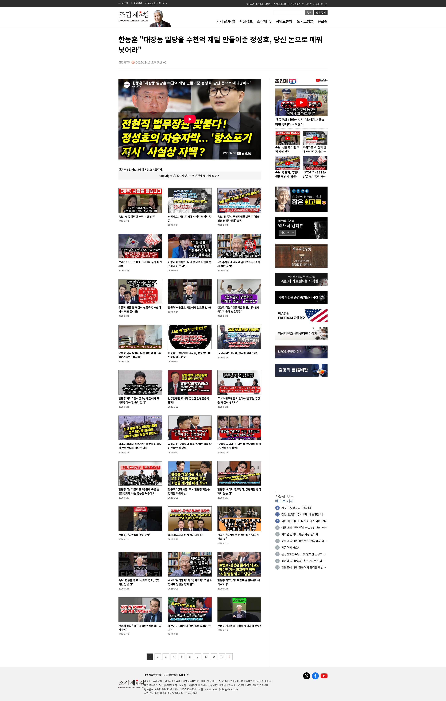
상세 (321, 12)
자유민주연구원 (297, 3)
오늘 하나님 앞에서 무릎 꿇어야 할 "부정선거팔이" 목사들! (139, 355)
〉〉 (229, 657)
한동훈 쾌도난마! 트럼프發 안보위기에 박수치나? (238, 582)
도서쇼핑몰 (305, 21)
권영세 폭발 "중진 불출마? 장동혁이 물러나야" (140, 628)
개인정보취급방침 (153, 674)
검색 (309, 12)
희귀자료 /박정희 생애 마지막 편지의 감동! (190, 218)
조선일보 (259, 3)
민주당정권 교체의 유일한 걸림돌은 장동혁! (189, 400)
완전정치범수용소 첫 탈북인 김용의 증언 (303, 554)
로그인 (125, 3)
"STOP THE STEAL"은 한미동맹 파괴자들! (140, 264)
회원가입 (138, 3)
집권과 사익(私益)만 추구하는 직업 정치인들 (303, 561)
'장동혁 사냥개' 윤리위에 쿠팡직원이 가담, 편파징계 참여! (239, 446)
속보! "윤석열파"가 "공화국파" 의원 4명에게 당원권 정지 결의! (189, 582)
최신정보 (246, 21)
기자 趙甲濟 (225, 21)
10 (222, 656)
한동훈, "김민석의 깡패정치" (134, 535)
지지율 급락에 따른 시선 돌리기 (299, 534)
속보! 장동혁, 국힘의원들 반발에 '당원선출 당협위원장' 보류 (238, 218)
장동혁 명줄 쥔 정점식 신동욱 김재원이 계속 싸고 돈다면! (139, 309)
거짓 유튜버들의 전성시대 (296, 508)
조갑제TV (264, 21)
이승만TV (310, 3)
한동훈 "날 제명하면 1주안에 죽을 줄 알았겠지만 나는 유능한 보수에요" (138, 491)
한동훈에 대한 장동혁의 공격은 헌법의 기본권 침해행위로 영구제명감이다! (303, 567)
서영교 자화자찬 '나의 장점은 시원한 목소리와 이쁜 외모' (189, 264)
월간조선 (250, 3)
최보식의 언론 (322, 3)
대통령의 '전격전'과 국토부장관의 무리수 (304, 527)
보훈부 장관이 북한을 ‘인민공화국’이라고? (304, 541)
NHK (287, 3)
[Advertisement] (301, 434)
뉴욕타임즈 (279, 3)
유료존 (323, 21)
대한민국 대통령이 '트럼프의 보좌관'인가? (189, 628)
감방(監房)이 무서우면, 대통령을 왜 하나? (303, 514)
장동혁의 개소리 (290, 547)
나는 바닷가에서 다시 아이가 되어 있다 (304, 521)
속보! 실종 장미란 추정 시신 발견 (136, 216)
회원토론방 (284, 21)
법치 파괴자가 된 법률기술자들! (185, 535)
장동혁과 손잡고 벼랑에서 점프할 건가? (189, 307)
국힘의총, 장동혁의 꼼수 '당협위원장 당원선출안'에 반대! (190, 446)
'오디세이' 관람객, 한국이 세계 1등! (237, 353)
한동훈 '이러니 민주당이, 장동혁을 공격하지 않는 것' (239, 491)
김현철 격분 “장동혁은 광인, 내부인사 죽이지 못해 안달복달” (238, 309)
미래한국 (268, 3)
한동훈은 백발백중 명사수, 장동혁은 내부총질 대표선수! (189, 355)
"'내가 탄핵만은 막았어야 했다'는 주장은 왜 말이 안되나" (238, 400)
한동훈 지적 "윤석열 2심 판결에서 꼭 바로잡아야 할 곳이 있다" (138, 400)
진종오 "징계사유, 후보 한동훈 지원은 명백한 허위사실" (189, 491)
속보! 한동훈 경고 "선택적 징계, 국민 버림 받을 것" (139, 582)
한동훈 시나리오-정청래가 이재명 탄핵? (239, 626)
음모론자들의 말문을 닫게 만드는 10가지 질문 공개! (238, 264)
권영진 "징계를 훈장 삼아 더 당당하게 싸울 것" (238, 537)
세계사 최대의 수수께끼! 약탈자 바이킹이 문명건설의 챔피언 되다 (139, 446)
